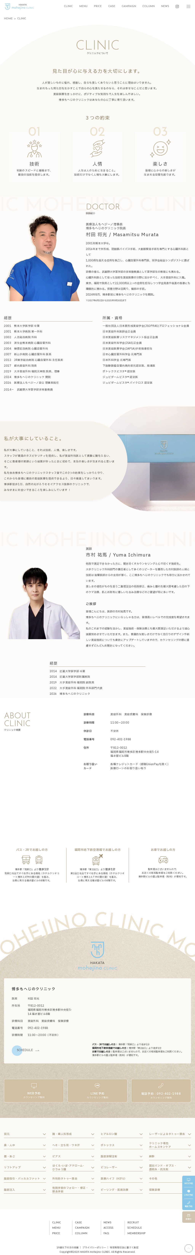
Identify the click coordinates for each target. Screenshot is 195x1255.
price (98, 6)
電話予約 (189, 1206)
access (108, 1228)
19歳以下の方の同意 (68, 1247)
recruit (133, 1222)
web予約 (188, 1183)
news (165, 6)
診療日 (189, 1219)
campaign (129, 6)
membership (136, 1233)
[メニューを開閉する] (188, 6)
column (148, 6)
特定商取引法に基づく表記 (124, 1247)
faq (106, 1233)
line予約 (188, 1195)
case (111, 6)
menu (83, 6)
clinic (68, 6)
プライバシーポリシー (94, 1247)
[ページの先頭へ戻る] (189, 1248)
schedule (134, 1228)
